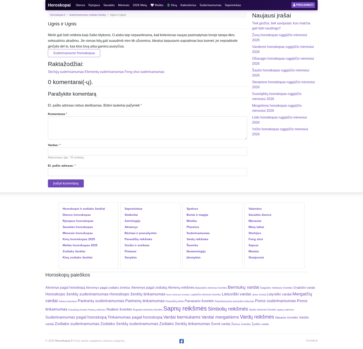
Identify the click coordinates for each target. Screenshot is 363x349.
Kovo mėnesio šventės (178, 294)
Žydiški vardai (260, 324)
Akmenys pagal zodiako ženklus (108, 287)
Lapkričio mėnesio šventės (206, 294)
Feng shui (256, 239)
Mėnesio (123, 5)
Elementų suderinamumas (104, 72)
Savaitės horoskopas (78, 227)
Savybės (131, 257)
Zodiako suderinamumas (77, 323)
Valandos (255, 208)
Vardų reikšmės (197, 239)
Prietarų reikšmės (97, 309)
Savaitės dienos (260, 214)
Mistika (192, 221)
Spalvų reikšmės (285, 309)
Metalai (254, 251)
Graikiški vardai (304, 287)
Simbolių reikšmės (228, 309)
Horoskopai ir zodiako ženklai (84, 208)
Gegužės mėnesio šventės (276, 287)
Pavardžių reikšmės (138, 239)
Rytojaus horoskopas (78, 221)
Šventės (192, 245)
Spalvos (192, 208)
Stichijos (255, 233)
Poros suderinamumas (275, 301)
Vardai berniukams (182, 317)
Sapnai (253, 245)
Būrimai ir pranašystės (141, 233)
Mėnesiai (255, 221)
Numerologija (196, 251)
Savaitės (109, 5)
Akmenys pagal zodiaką (149, 287)
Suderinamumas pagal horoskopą (76, 317)
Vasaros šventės (286, 317)
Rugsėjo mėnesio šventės (147, 309)
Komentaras (57, 114)
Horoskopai (59, 5)
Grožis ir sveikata (137, 245)
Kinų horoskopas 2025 (79, 239)
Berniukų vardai (243, 287)
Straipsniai (256, 257)
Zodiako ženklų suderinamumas (129, 323)
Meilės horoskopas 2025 (80, 245)
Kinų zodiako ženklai (77, 257)
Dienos (80, 5)
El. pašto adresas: (62, 165)
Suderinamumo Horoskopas (74, 53)
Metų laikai (256, 227)
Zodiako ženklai (74, 251)
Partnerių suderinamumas (101, 301)
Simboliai (131, 214)
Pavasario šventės (199, 301)
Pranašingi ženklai (77, 309)
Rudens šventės (119, 309)
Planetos (193, 227)
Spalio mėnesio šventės (262, 309)
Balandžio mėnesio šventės (211, 287)
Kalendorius (188, 5)
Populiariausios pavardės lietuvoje (234, 301)
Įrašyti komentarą (66, 183)
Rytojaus (94, 5)
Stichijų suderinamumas (66, 72)
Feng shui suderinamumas (144, 72)
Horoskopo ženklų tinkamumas (137, 294)
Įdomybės (194, 257)
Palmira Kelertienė (68, 301)
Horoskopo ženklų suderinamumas (77, 294)
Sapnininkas (233, 5)
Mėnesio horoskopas (78, 233)
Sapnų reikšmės (185, 308)
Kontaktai (312, 340)
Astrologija (132, 221)
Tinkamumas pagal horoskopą (135, 317)
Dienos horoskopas (77, 214)
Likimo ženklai (259, 294)
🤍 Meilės (156, 5)
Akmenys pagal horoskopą (65, 287)
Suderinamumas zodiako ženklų (87, 14)
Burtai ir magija (197, 214)
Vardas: (54, 145)
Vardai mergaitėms (220, 317)
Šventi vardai (220, 324)
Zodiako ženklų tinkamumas (184, 323)
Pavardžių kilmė (175, 301)
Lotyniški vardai (279, 294)
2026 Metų (140, 5)
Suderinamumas (210, 5)
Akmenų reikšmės (181, 287)
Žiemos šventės (241, 324)
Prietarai (130, 251)
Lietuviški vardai (236, 294)
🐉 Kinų (172, 5)
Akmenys (131, 227)
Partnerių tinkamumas (145, 301)
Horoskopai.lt (57, 14)
